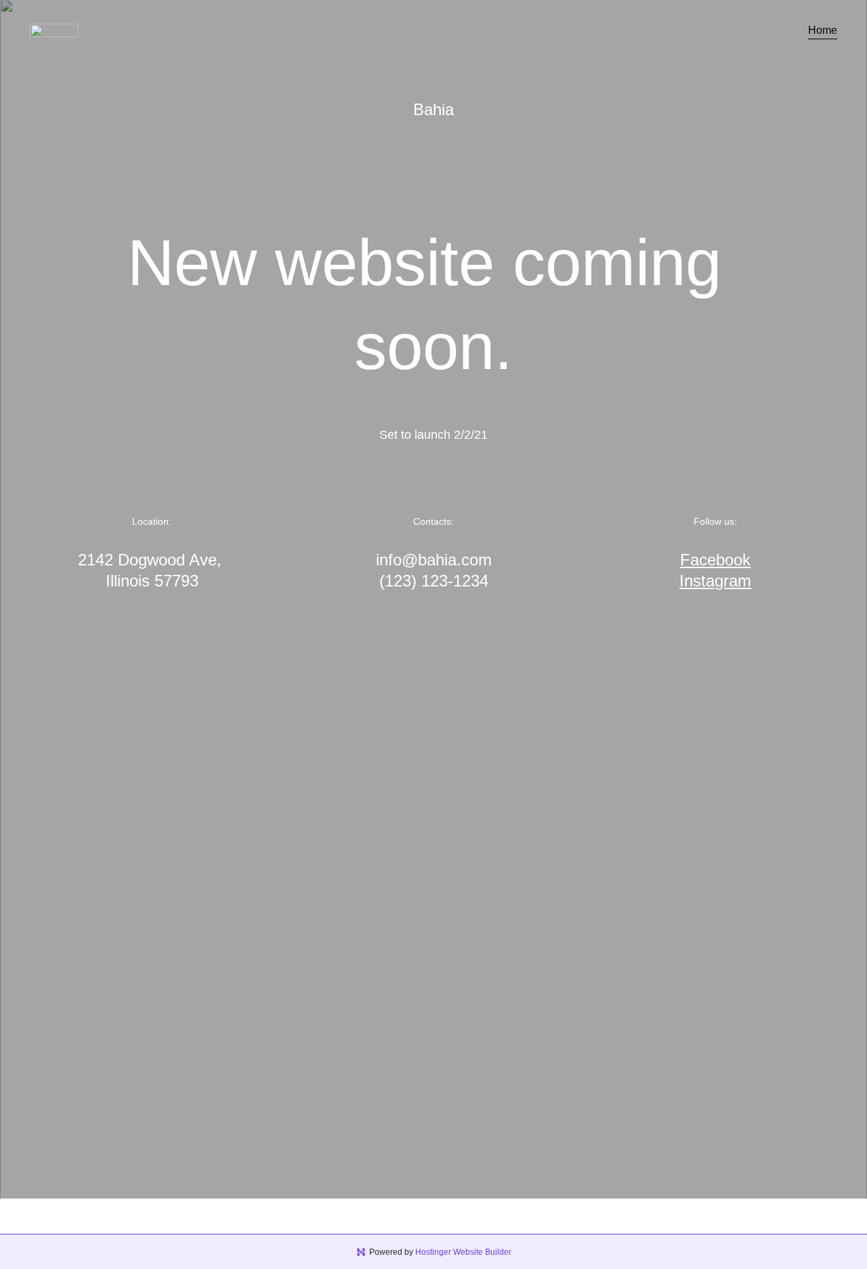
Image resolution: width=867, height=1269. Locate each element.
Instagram (715, 581)
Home (822, 30)
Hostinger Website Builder (463, 1252)
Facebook (715, 560)
